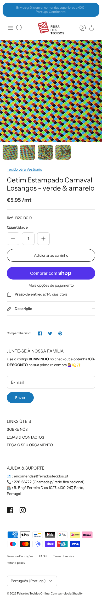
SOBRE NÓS (17, 429)
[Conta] (80, 28)
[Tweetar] (50, 333)
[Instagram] (22, 510)
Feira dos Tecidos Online (33, 593)
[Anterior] (9, 10)
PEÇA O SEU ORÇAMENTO (30, 445)
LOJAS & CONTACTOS (25, 437)
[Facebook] (10, 510)
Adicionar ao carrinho (51, 255)
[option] (51, 91)
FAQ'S (43, 556)
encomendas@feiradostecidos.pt (41, 476)
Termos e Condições (20, 556)
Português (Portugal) (28, 580)
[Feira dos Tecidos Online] (51, 28)
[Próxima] (93, 10)
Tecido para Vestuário (24, 169)
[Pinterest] (60, 333)
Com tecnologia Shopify (67, 593)
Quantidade (17, 227)
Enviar (20, 397)
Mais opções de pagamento (51, 285)
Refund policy (16, 563)
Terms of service (63, 556)
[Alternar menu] (10, 28)
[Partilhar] (40, 333)
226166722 (23, 482)
